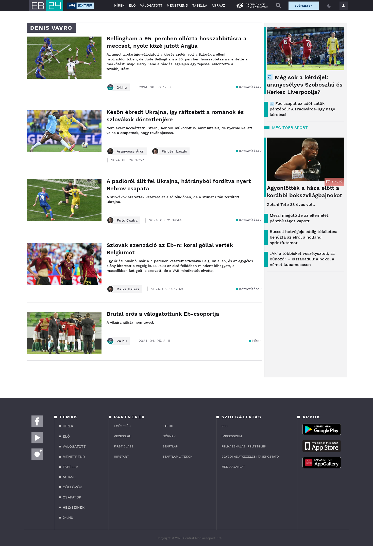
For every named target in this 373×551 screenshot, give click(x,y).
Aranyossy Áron (130, 151)
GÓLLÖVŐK (72, 487)
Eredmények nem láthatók (257, 5)
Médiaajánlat (233, 467)
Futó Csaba (127, 220)
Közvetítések (250, 87)
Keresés (278, 5)
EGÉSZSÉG (122, 426)
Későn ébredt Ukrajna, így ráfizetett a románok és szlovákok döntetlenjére (175, 116)
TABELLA (199, 5)
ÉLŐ (132, 5)
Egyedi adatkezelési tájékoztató (250, 456)
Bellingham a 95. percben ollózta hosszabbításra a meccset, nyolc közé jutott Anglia (177, 42)
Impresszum (232, 436)
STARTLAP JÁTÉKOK (177, 456)
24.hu (122, 87)
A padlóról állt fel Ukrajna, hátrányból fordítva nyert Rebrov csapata (179, 185)
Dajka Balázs (128, 289)
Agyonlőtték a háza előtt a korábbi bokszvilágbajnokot (304, 191)
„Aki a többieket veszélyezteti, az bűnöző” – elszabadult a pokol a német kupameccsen (302, 259)
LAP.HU (168, 426)
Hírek (257, 341)
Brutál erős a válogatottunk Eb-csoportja (163, 314)
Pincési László (174, 151)
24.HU (68, 517)
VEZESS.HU (122, 436)
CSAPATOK (72, 497)
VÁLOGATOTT (151, 5)
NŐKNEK (169, 436)
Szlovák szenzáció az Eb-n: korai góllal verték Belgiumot (170, 249)
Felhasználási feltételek (244, 446)
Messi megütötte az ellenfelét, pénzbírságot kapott (299, 218)
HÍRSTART (121, 456)
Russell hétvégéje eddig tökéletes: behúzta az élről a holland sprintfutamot (303, 237)
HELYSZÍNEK (73, 507)
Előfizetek (304, 5)
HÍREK (119, 5)
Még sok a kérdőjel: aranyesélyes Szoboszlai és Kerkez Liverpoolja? (305, 84)
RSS (225, 426)
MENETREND (177, 5)
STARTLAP (170, 446)
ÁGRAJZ (218, 5)
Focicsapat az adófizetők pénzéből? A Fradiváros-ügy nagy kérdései (302, 109)
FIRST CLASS (123, 446)
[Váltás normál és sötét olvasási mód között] (329, 6)
